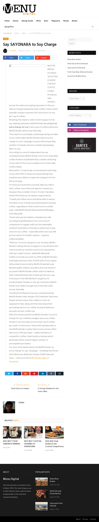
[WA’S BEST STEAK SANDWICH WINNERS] (12, 432)
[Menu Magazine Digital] (19, 9)
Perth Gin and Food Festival (77, 64)
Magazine (56, 21)
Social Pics (9, 27)
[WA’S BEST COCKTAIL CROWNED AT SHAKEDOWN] (33, 432)
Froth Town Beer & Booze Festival (79, 72)
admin (13, 51)
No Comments (40, 51)
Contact (93, 519)
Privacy (85, 519)
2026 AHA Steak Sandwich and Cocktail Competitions (54, 444)
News (6, 39)
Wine (38, 21)
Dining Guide (27, 21)
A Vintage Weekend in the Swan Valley (48, 390)
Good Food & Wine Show (76, 76)
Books (74, 21)
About (15, 21)
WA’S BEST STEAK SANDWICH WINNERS (11, 442)
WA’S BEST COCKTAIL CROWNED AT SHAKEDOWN (33, 444)
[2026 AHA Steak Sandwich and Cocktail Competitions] (54, 432)
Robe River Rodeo (74, 59)
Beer (46, 21)
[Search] (92, 27)
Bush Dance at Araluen (20, 388)
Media (66, 21)
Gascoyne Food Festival (76, 68)
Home (7, 21)
